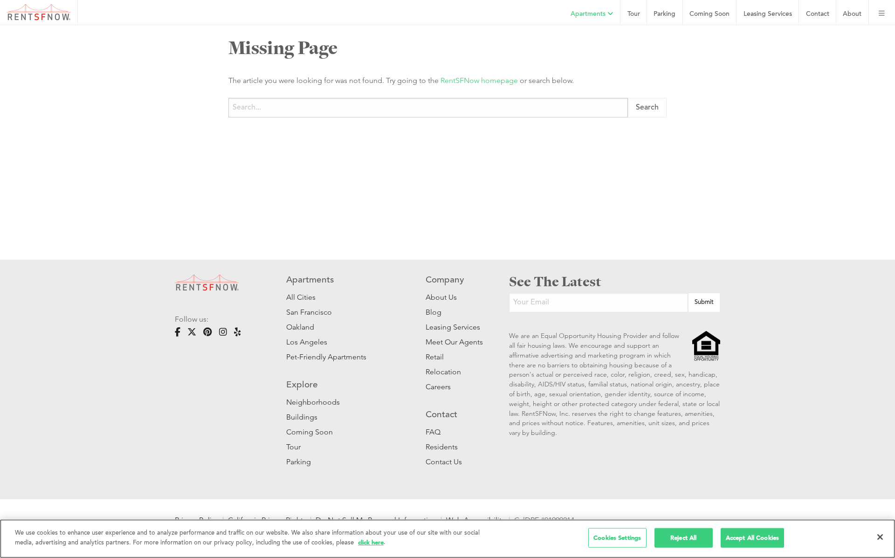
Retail (435, 356)
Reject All (683, 538)
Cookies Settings (617, 538)
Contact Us (444, 461)
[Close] (880, 537)
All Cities (301, 297)
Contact (817, 14)
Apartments (589, 14)
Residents (442, 446)
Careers (438, 386)
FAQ (433, 431)
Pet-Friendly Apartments (326, 356)
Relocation (443, 371)
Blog (433, 312)
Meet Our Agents (453, 342)
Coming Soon (709, 14)
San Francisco (309, 312)
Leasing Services (453, 327)
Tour (633, 14)
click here (371, 542)
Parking (664, 14)
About (852, 14)
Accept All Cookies (752, 538)
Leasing (768, 14)
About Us (441, 297)
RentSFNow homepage (479, 80)
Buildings (301, 417)
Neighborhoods (313, 402)
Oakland (300, 327)
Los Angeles (306, 342)
